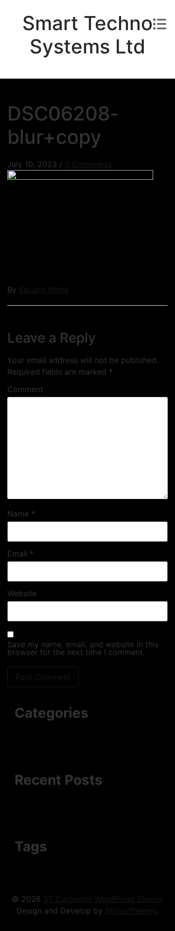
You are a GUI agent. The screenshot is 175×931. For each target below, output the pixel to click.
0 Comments (88, 164)
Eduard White (44, 289)
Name (21, 513)
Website (21, 593)
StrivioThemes (131, 910)
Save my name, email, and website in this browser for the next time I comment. (82, 648)
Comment (25, 389)
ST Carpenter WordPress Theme (102, 899)
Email (20, 553)
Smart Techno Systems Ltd (87, 34)
